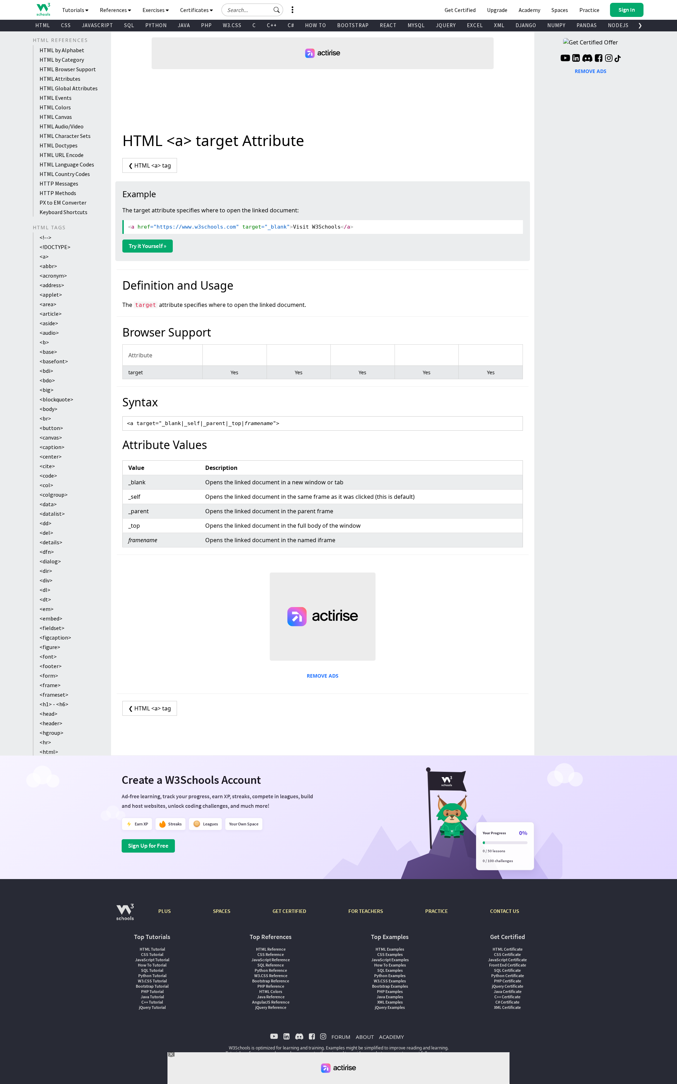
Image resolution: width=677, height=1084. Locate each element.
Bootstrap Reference (270, 980)
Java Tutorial (152, 996)
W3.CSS (232, 25)
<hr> (45, 742)
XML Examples (390, 1002)
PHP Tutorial (152, 991)
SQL (129, 25)
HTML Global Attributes (68, 88)
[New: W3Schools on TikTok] (618, 59)
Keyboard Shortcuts (63, 212)
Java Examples (390, 996)
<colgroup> (53, 494)
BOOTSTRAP (353, 25)
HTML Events (55, 97)
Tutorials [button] (73, 9)
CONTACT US (504, 911)
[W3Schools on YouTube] (565, 59)
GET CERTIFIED (289, 911)
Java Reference (271, 996)
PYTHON (156, 25)
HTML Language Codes (66, 164)
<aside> (48, 323)
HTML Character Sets (65, 135)
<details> (50, 542)
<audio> (49, 332)
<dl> (44, 589)
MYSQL (416, 25)
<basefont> (53, 361)
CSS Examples (390, 954)
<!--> (45, 237)
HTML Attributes (59, 78)
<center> (50, 456)
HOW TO (315, 25)
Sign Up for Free (148, 845)
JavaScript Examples (390, 959)
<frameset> (53, 694)
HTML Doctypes (58, 145)
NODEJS (618, 25)
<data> (48, 504)
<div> (46, 580)
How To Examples (390, 965)
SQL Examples (390, 970)
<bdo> (47, 380)
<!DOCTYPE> (55, 246)
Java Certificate (508, 991)
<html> (48, 751)
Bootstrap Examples (390, 986)
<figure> (49, 646)
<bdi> (46, 370)
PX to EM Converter (62, 202)
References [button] (114, 9)
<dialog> (50, 561)
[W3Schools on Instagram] (608, 59)
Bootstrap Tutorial (152, 986)
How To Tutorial (152, 965)
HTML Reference (271, 949)
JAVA (184, 25)
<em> (46, 608)
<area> (47, 304)
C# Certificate (507, 1002)
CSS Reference (270, 954)
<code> (48, 475)
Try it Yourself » (147, 246)
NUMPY (556, 25)
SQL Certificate (507, 970)
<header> (50, 723)
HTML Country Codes (64, 173)
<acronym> (53, 275)
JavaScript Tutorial (152, 959)
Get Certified (460, 9)
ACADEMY (391, 1036)
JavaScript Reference (270, 959)
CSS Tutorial (152, 954)
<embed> (50, 618)
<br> (45, 418)
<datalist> (52, 513)
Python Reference (271, 970)
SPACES (221, 911)
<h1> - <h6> (53, 704)
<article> (50, 313)
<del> (46, 532)
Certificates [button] (195, 9)
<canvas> (50, 437)
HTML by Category (61, 59)
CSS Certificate (507, 954)
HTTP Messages (58, 183)
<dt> (45, 599)
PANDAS (587, 25)
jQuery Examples (390, 1007)
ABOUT (365, 1036)
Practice (589, 9)
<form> (48, 675)
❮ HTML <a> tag (149, 165)
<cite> (47, 466)
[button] (277, 10)
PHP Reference (270, 986)
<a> (44, 256)
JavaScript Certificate (507, 959)
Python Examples (389, 975)
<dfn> (46, 551)
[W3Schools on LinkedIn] (576, 59)
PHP (206, 25)
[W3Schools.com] (125, 915)
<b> (44, 342)
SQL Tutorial (152, 970)
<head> (48, 713)
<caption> (52, 446)
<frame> (50, 685)
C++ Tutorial (152, 1002)
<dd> (45, 523)
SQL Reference (270, 965)
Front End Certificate (507, 965)
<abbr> (48, 266)
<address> (51, 285)
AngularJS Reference (270, 1002)
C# (291, 25)
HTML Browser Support (67, 69)
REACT (388, 25)
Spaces (559, 9)
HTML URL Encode (61, 154)
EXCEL (475, 25)
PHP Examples (390, 991)
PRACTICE (436, 911)
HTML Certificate (508, 949)
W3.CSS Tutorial (152, 980)
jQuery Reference (270, 1007)
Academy (529, 9)
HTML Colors (55, 107)
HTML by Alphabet (61, 50)
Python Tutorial (152, 975)
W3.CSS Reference (270, 975)
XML (499, 25)
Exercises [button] (154, 9)
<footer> (50, 666)
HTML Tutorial (152, 949)
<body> (48, 408)
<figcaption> (55, 637)
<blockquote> (56, 399)
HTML (42, 25)
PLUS (164, 911)
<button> (51, 427)
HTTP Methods (57, 192)
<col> (46, 485)
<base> (48, 351)
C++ (272, 25)
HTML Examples (390, 949)
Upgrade (497, 9)
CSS (66, 25)
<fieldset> (52, 627)
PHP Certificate (507, 980)
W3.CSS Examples (390, 980)
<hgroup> (51, 732)
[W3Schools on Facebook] (598, 59)
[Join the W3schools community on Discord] (587, 59)
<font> (48, 656)
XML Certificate (507, 1007)
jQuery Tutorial (152, 1007)
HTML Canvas (55, 116)
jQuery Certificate (507, 986)
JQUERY (446, 25)
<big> (46, 389)
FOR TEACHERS (365, 911)
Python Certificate (507, 975)
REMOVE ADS (322, 675)
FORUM (340, 1036)
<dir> (45, 570)
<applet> (50, 294)
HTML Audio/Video (61, 126)
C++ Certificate (507, 996)
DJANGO (526, 25)
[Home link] (43, 9)
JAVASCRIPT (97, 25)
